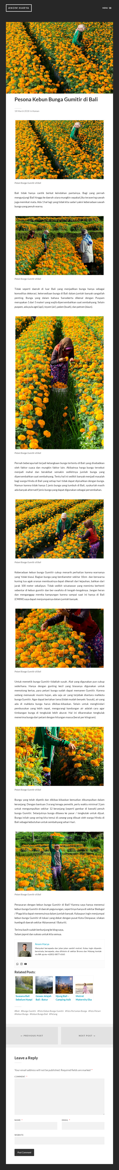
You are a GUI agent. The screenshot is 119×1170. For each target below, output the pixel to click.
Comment (21, 1077)
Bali (18, 1011)
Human (35, 111)
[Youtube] (25, 964)
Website (19, 1135)
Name (18, 1120)
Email (66, 1120)
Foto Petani (95, 1011)
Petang (54, 1014)
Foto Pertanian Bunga (76, 1011)
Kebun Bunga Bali (39, 1014)
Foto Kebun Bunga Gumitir (51, 1011)
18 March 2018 (22, 111)
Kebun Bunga (22, 1014)
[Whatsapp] (17, 964)
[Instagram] (21, 964)
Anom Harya (18, 7)
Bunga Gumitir (29, 1011)
